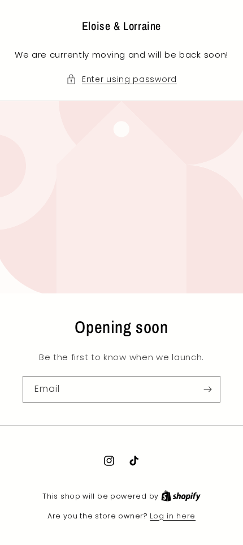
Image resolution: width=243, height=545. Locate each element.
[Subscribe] (207, 389)
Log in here (173, 516)
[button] (121, 79)
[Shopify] (181, 496)
